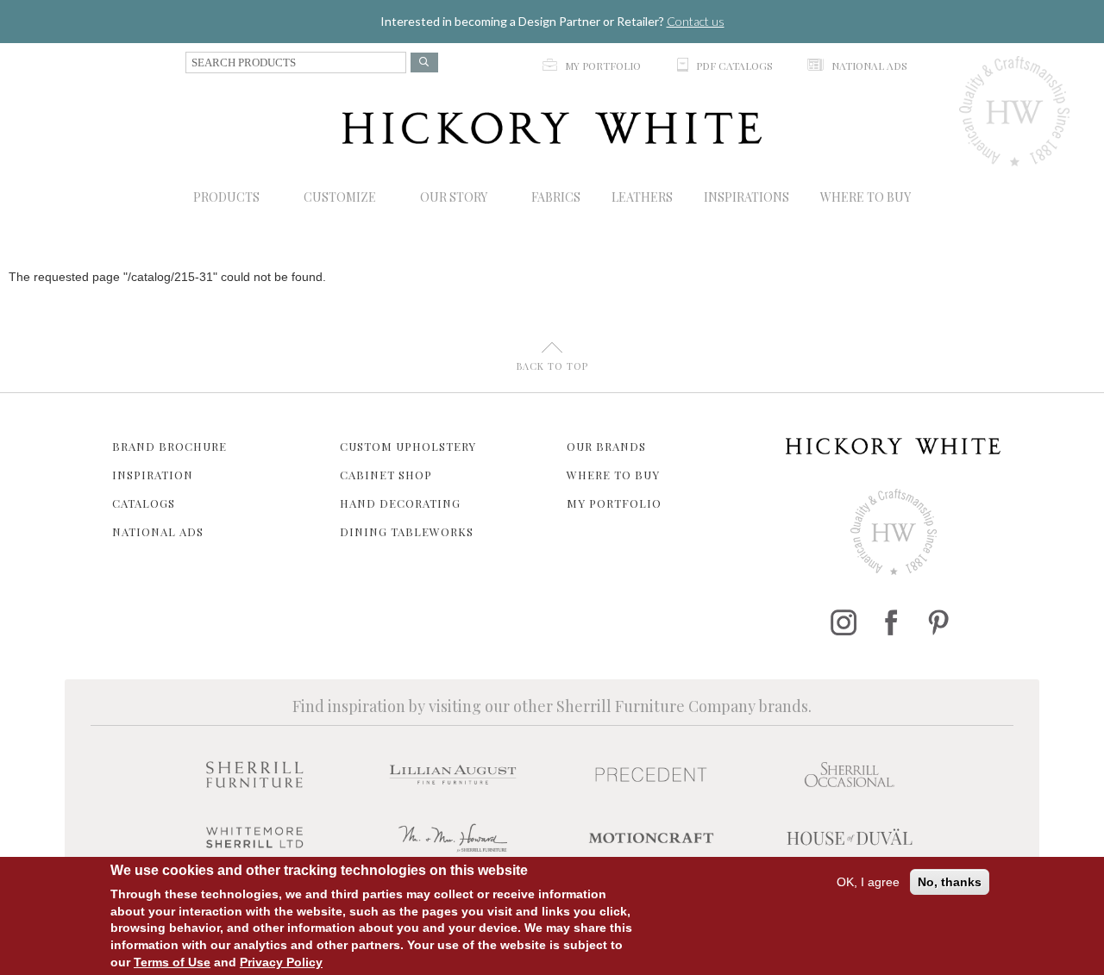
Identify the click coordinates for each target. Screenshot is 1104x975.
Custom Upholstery (408, 446)
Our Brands (606, 446)
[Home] (552, 128)
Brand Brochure (169, 446)
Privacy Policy (281, 962)
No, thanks (950, 882)
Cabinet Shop (386, 474)
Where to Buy (613, 474)
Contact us (695, 21)
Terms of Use (172, 962)
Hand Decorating (400, 503)
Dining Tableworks (407, 531)
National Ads (158, 531)
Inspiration (152, 474)
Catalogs (143, 503)
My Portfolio (614, 503)
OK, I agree (868, 882)
